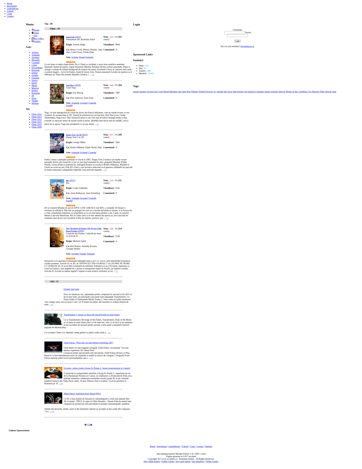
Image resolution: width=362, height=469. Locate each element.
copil (160, 91)
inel (225, 91)
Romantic (36, 93)
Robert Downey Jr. (207, 91)
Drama (35, 73)
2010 (77, 85)
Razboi (35, 90)
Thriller (35, 101)
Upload (10, 11)
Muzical (35, 88)
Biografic (36, 60)
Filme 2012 (37, 119)
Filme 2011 (37, 122)
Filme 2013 (37, 117)
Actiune (35, 52)
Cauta (9, 13)
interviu (282, 91)
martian (142, 91)
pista (334, 91)
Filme (36, 33)
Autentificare (12, 8)
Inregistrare (12, 6)
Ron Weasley (193, 91)
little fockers (238, 91)
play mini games (183, 461)
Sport (34, 98)
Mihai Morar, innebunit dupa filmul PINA (82, 393)
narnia (267, 91)
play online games (152, 461)
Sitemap (208, 446)
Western (35, 103)
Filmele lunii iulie (71, 289)
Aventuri (35, 57)
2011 (78, 37)
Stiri (35, 36)
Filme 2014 (37, 114)
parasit (136, 91)
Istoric (34, 83)
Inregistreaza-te (247, 46)
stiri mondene (198, 461)
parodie (220, 91)
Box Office (39, 38)
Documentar (37, 68)
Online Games (167, 461)
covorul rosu (152, 91)
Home (9, 3)
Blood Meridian (170, 91)
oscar (230, 91)
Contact (10, 16)
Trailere (37, 41)
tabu (184, 91)
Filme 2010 (37, 124)
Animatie (36, 55)
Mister (34, 85)
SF (33, 96)
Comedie (36, 62)
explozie (274, 91)
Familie (35, 75)
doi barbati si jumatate (254, 91)
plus (180, 91)
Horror (35, 80)
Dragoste (36, 70)
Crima (34, 65)
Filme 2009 (37, 127)
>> (93, 74)
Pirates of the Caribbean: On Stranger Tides (305, 91)
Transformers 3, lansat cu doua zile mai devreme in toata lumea (92, 314)
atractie (328, 91)
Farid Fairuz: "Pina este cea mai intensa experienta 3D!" (89, 342)
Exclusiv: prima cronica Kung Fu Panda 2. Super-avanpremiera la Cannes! (97, 368)
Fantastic (35, 78)
